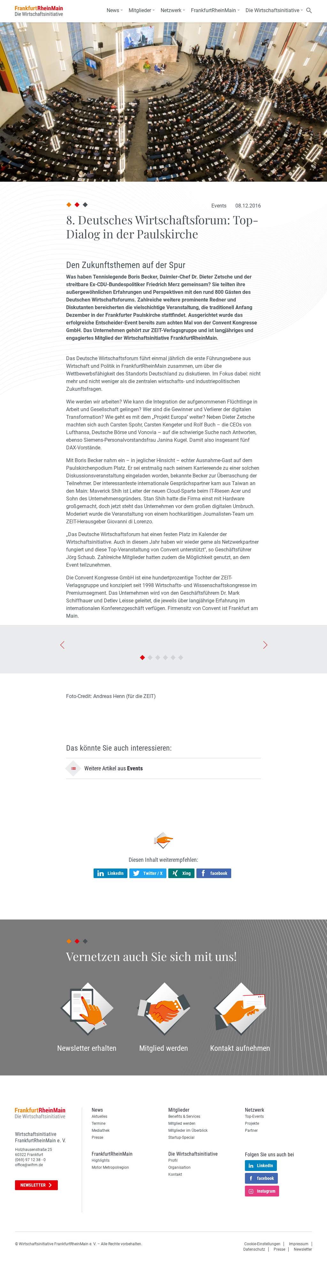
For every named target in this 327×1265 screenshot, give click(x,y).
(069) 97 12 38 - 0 (30, 1160)
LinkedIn (265, 1165)
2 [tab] (150, 657)
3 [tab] (158, 657)
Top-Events (254, 1116)
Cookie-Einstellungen (262, 1244)
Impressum (298, 1244)
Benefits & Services (184, 1116)
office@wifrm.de (29, 1165)
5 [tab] (173, 657)
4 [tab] (165, 657)
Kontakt (175, 1174)
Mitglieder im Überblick (188, 1130)
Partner (251, 1130)
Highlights (101, 1160)
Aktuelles (99, 1116)
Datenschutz (254, 1249)
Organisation (179, 1167)
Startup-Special (181, 1137)
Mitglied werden (181, 1123)
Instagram (266, 1191)
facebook (265, 1178)
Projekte (252, 1123)
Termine (98, 1123)
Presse (97, 1137)
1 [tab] (142, 657)
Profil (173, 1160)
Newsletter (33, 1185)
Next (264, 644)
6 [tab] (181, 657)
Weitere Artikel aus (113, 768)
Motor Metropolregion (110, 1167)
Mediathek (101, 1130)
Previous (61, 644)
